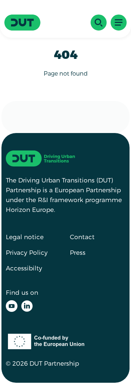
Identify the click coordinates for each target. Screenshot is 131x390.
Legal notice (25, 236)
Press (78, 252)
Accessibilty (24, 268)
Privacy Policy (27, 252)
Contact (82, 236)
